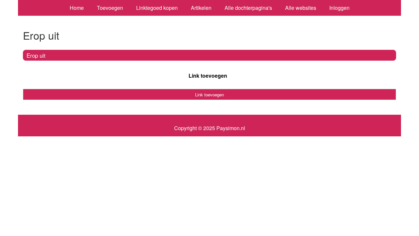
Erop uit (36, 55)
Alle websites (300, 7)
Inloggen (339, 7)
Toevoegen (110, 7)
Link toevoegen (208, 75)
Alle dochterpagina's (248, 7)
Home (77, 7)
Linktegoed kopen (157, 7)
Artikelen (201, 7)
